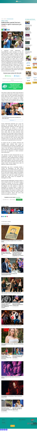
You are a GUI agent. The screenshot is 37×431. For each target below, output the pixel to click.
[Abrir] (0, 1)
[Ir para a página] (18, 1)
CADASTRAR (19, 199)
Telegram (17, 75)
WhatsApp (9, 75)
